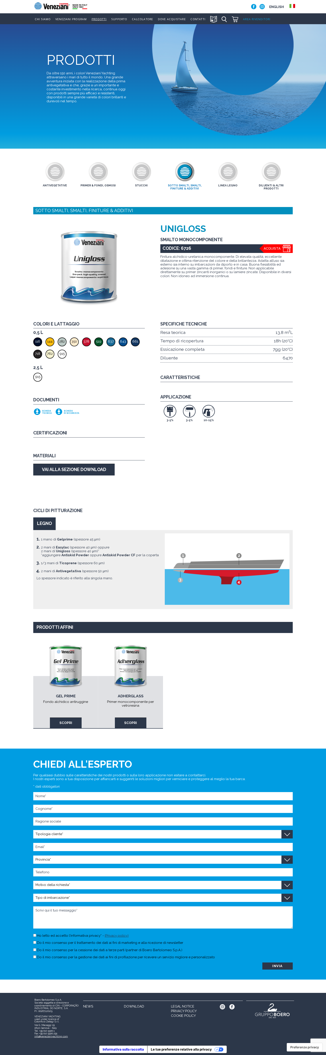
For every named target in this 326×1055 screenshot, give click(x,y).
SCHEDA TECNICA (47, 412)
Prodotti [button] (99, 19)
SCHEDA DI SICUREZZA (71, 412)
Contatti (197, 19)
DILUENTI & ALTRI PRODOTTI (271, 187)
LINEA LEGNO (228, 185)
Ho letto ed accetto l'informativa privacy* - (82, 936)
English (276, 7)
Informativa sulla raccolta (123, 1049)
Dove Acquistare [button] (172, 19)
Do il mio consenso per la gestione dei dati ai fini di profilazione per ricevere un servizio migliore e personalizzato (125, 957)
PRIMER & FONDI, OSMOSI (98, 185)
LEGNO (44, 523)
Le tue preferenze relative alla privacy (181, 1049)
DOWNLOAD (134, 1006)
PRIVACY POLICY (184, 1011)
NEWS (88, 1006)
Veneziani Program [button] (71, 19)
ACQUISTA (272, 248)
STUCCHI (141, 185)
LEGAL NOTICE (182, 1006)
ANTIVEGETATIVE (55, 185)
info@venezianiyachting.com (51, 1036)
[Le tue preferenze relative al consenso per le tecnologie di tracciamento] (304, 1047)
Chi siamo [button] (43, 19)
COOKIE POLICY (183, 1016)
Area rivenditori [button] (256, 19)
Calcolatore (142, 19)
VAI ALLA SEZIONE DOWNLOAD (74, 469)
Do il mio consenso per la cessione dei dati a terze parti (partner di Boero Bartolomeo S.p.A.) (109, 950)
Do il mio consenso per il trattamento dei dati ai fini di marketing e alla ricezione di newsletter (109, 943)
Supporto (119, 19)
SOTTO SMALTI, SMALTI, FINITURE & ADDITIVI (185, 187)
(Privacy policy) (117, 936)
